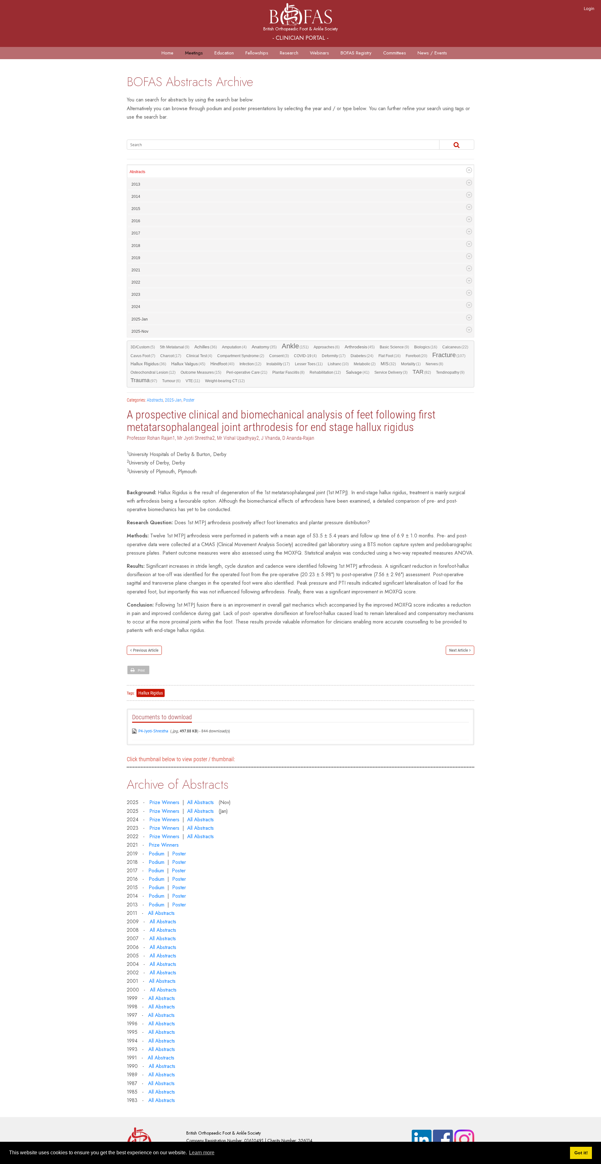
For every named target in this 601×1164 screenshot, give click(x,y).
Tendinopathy (450, 372)
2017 (135, 233)
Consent (279, 356)
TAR (422, 372)
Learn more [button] (201, 1152)
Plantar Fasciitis (288, 372)
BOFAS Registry (356, 52)
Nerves (434, 364)
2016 (135, 221)
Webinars (319, 52)
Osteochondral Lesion (153, 372)
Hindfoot (222, 364)
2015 (135, 209)
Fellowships (256, 52)
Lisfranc (338, 364)
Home (167, 52)
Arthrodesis (360, 347)
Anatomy (264, 347)
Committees (394, 52)
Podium (156, 853)
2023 (135, 294)
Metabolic (365, 364)
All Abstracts (200, 802)
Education (224, 52)
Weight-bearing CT (225, 381)
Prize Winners (164, 802)
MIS (388, 364)
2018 (135, 246)
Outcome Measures (201, 372)
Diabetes (362, 356)
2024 (135, 307)
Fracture (448, 355)
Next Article (458, 650)
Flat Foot (389, 356)
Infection (250, 364)
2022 (135, 282)
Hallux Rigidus (148, 364)
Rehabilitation (325, 372)
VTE (193, 381)
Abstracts (137, 172)
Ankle (295, 346)
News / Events (432, 52)
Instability (278, 364)
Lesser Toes (309, 364)
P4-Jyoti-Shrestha (153, 731)
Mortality (411, 364)
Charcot (170, 356)
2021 (135, 270)
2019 (135, 258)
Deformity (334, 356)
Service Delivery (391, 372)
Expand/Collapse (469, 170)
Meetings (194, 52)
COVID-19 (305, 356)
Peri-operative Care (246, 372)
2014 (135, 196)
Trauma (144, 380)
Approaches (327, 347)
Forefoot (416, 356)
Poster (188, 400)
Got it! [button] (581, 1152)
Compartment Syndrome (240, 356)
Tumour (171, 381)
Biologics (425, 347)
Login (589, 8)
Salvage (357, 372)
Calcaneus (455, 347)
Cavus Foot (143, 356)
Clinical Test (199, 356)
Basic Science (394, 347)
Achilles (205, 347)
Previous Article (145, 650)
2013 (135, 184)
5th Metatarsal (174, 347)
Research (289, 52)
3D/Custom (143, 347)
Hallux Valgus (188, 364)
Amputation (234, 347)
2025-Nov (139, 331)
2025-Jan (139, 319)
